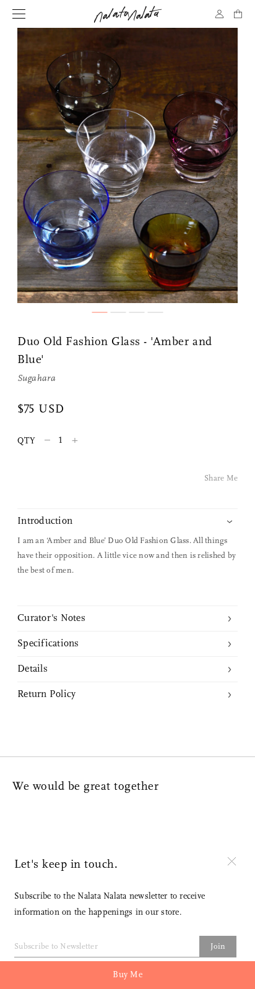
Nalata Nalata (128, 14)
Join (218, 947)
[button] (100, 312)
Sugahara (36, 378)
